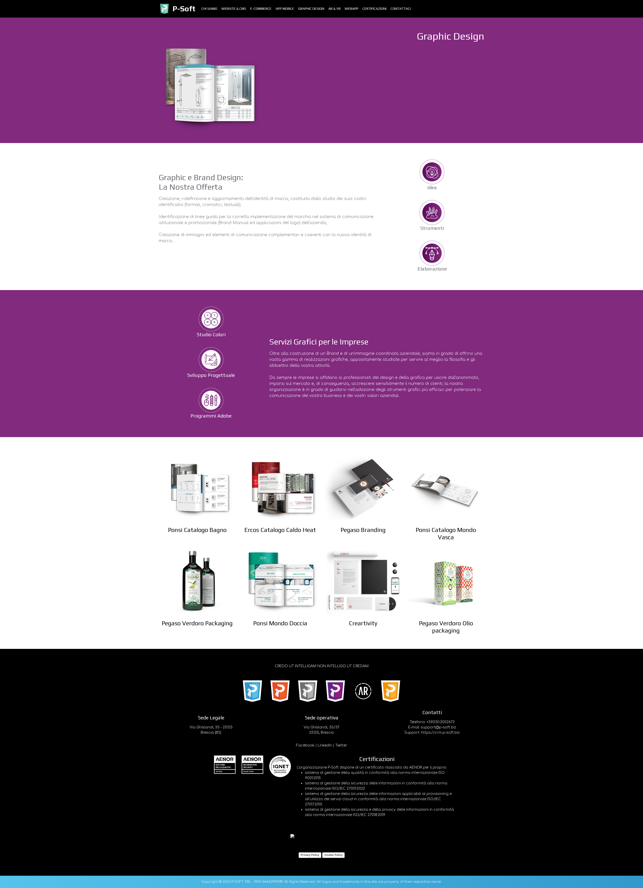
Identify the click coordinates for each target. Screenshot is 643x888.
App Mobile (285, 9)
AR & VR (334, 9)
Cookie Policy (333, 855)
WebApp (351, 9)
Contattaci (401, 9)
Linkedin (325, 745)
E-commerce (261, 9)
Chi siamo (209, 9)
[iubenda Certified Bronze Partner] (321, 837)
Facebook (305, 745)
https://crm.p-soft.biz (440, 732)
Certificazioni (374, 9)
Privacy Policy (310, 855)
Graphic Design (311, 9)
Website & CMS (233, 9)
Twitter (341, 745)
